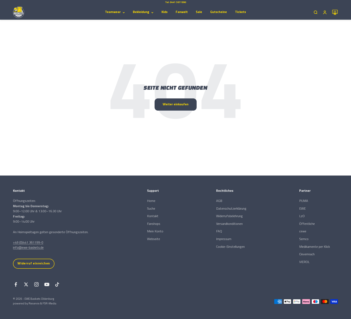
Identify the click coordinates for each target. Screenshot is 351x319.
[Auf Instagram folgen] (36, 284)
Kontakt (152, 216)
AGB (219, 201)
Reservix (34, 303)
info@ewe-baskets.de (28, 247)
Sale (199, 12)
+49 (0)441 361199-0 (28, 242)
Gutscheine (218, 12)
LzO (302, 216)
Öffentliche (307, 224)
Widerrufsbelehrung (229, 216)
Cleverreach (307, 254)
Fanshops (153, 224)
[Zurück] (155, 2)
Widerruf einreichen (33, 263)
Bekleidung (141, 12)
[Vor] (195, 2)
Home (151, 201)
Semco (304, 239)
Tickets (240, 12)
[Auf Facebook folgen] (15, 284)
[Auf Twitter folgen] (26, 284)
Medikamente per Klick (314, 247)
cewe (302, 231)
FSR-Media (49, 303)
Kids (164, 12)
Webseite (153, 239)
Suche (151, 208)
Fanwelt (182, 12)
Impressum (223, 239)
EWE (302, 208)
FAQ (219, 231)
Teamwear (113, 12)
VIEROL (304, 262)
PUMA (303, 201)
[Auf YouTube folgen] (47, 284)
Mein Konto (155, 231)
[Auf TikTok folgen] (57, 284)
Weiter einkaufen (175, 104)
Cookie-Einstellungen (230, 247)
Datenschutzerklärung (231, 208)
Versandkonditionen (229, 224)
